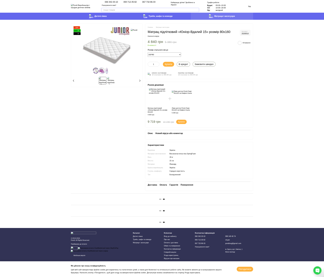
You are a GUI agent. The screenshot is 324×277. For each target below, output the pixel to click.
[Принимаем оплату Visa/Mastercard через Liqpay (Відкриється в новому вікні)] (89, 251)
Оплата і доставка (171, 243)
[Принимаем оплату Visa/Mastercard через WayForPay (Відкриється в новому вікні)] (98, 248)
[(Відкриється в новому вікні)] (74, 248)
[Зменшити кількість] (149, 64)
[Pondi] (134, 30)
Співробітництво (170, 252)
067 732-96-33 (148, 2)
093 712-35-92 (130, 2)
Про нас (167, 239)
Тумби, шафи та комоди (161, 16)
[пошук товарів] (197, 10)
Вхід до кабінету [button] (170, 236)
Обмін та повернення (172, 246)
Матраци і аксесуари (224, 16)
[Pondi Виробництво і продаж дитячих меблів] (83, 233)
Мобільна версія (79, 255)
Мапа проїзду (230, 252)
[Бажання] (230, 6)
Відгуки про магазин (171, 258)
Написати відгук (153, 36)
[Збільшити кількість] (157, 64)
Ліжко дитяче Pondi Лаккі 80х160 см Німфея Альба (181, 109)
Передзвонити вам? (109, 5)
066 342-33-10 (111, 2)
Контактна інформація (172, 249)
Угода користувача (171, 255)
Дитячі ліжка (100, 16)
